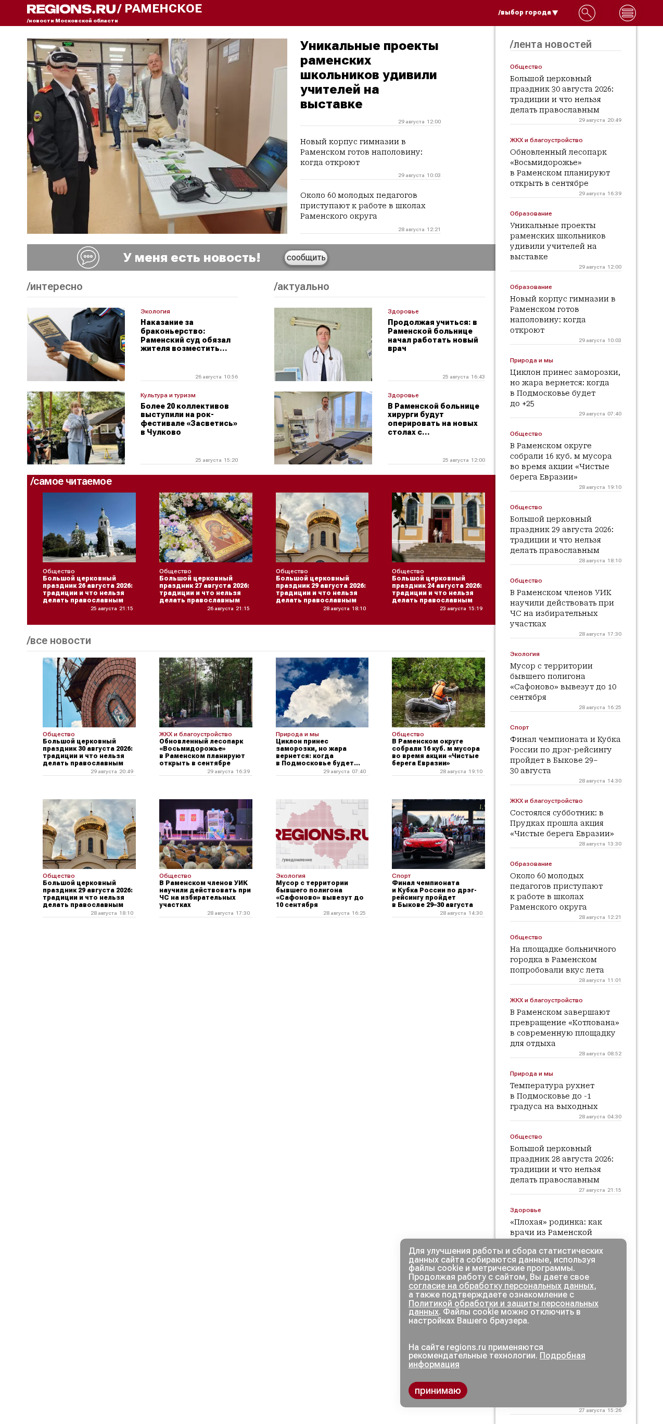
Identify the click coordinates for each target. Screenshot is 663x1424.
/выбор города (525, 12)
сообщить (306, 257)
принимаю (438, 1390)
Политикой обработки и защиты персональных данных (503, 1308)
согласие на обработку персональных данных (501, 1286)
